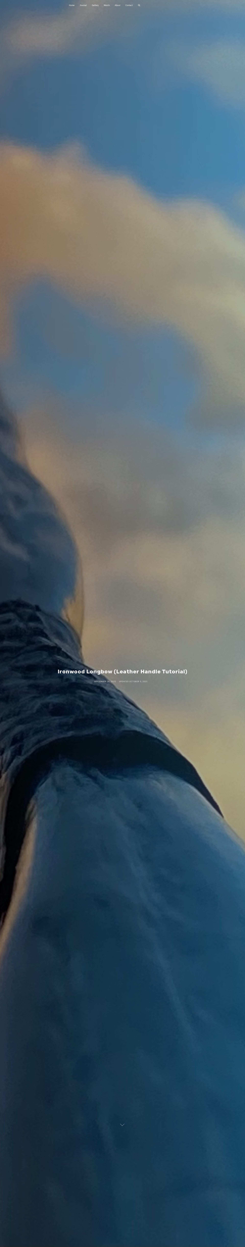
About (117, 5)
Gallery (95, 5)
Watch (107, 5)
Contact (129, 5)
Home (72, 5)
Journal (83, 5)
